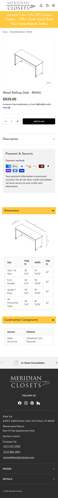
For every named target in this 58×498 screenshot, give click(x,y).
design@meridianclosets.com (18, 457)
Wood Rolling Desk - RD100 (21, 32)
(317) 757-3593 (11, 446)
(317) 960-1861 (11, 451)
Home (5, 32)
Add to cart (39, 121)
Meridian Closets (15, 491)
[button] (47, 5)
